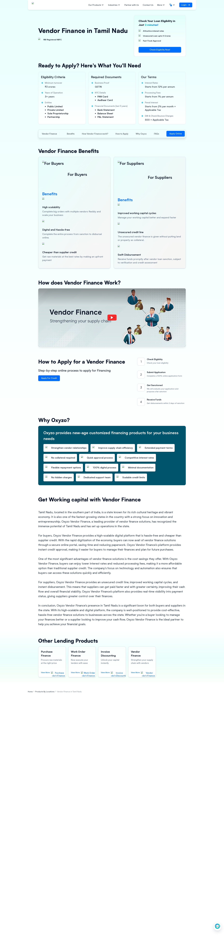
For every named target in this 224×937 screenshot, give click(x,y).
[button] (172, 4)
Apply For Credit (49, 378)
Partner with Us (131, 5)
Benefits (71, 133)
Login (184, 4)
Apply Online (175, 133)
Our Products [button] (94, 5)
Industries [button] (112, 5)
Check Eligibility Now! (160, 49)
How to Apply (122, 133)
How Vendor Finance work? (95, 133)
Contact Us (148, 5)
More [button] (159, 5)
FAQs (156, 133)
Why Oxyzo (141, 133)
